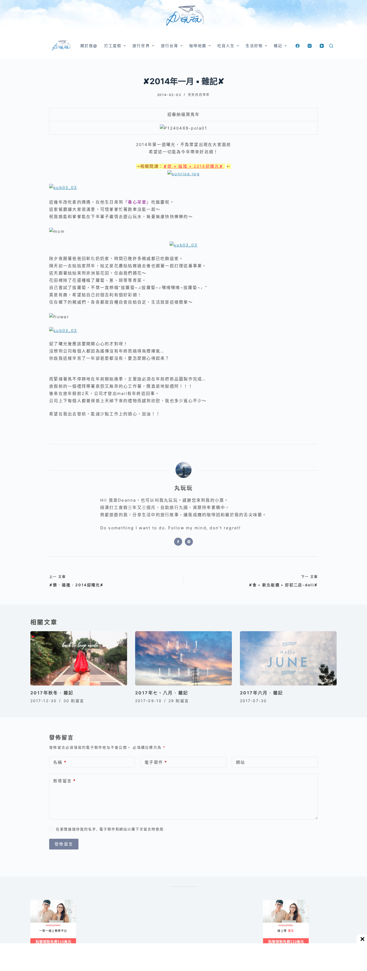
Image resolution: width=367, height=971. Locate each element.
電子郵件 (156, 762)
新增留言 (64, 780)
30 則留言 (73, 700)
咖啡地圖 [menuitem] (197, 45)
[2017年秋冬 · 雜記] (78, 658)
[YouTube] (322, 46)
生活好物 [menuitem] (254, 45)
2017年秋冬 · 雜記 (52, 692)
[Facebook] (298, 46)
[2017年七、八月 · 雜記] (183, 658)
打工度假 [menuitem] (112, 45)
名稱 (60, 762)
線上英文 (268, 901)
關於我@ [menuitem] (89, 45)
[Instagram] (310, 46)
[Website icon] (189, 542)
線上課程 (35, 901)
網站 (240, 762)
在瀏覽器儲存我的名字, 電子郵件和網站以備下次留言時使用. (110, 829)
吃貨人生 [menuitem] (226, 45)
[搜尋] (331, 46)
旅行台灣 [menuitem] (169, 45)
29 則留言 (178, 700)
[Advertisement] (207, 926)
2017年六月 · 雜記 (261, 692)
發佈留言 (64, 844)
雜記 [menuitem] (278, 45)
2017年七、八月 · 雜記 (161, 692)
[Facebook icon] (178, 542)
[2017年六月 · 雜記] (288, 658)
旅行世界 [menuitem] (141, 45)
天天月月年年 (199, 95)
